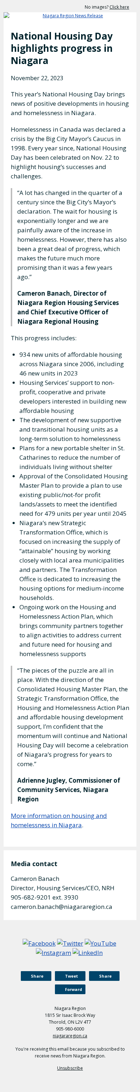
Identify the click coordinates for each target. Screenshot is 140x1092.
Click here (119, 7)
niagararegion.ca (70, 1036)
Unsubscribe (70, 1068)
